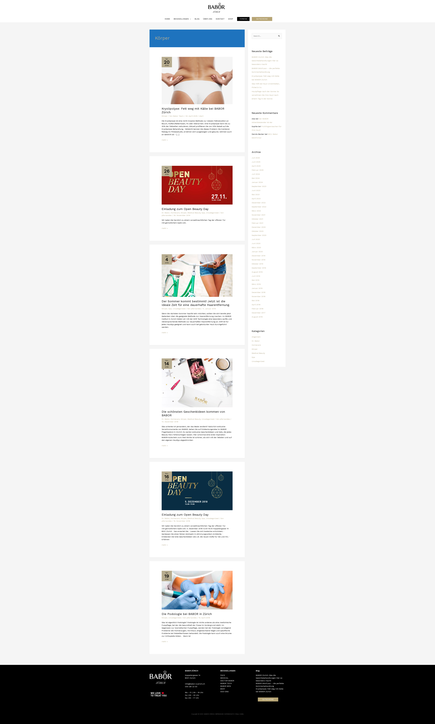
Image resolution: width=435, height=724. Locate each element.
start (201, 116)
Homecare (175, 213)
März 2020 (256, 247)
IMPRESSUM (219, 714)
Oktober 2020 (257, 231)
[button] (243, 19)
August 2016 (257, 317)
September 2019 (259, 268)
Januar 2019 (257, 288)
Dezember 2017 (258, 313)
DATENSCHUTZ (230, 714)
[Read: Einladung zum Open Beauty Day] (197, 185)
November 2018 (258, 296)
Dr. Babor (166, 213)
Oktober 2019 (257, 264)
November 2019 (258, 260)
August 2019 (257, 272)
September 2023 (259, 186)
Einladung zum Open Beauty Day (185, 209)
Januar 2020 (257, 252)
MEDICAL (224, 678)
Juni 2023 (256, 190)
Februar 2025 (257, 170)
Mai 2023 (256, 194)
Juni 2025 (256, 162)
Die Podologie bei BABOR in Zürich (187, 614)
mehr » (165, 140)
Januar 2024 (257, 182)
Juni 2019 (256, 276)
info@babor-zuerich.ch (195, 684)
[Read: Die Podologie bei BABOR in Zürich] (197, 590)
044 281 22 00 (191, 686)
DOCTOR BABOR (227, 681)
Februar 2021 (257, 223)
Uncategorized (212, 213)
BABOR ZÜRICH (209, 714)
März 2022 (256, 211)
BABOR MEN (225, 686)
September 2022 (259, 207)
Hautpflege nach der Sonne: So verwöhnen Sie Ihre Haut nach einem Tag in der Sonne (265, 95)
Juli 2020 (256, 239)
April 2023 (256, 199)
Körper (165, 116)
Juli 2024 (256, 174)
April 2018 (256, 305)
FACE (222, 675)
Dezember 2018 (258, 292)
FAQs (237, 714)
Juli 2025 (256, 158)
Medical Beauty (194, 213)
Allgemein (256, 337)
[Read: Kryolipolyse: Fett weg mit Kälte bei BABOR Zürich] (197, 80)
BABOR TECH (226, 683)
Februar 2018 (257, 309)
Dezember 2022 (259, 203)
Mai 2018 (255, 300)
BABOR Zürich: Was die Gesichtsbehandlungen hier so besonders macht (265, 60)
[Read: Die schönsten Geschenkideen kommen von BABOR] (197, 383)
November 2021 (258, 215)
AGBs (242, 714)
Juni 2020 (256, 243)
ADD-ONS (224, 691)
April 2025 (256, 166)
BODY (222, 689)
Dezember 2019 (258, 256)
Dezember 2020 (259, 227)
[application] (190, 19)
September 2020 (259, 235)
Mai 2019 (255, 280)
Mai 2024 (256, 178)
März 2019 (256, 284)
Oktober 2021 (257, 219)
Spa (203, 213)
